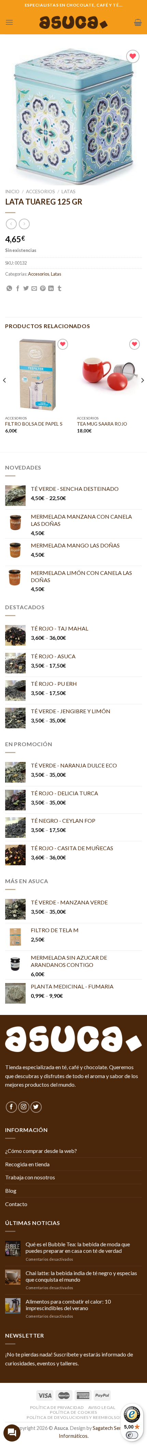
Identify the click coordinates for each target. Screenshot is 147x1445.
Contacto (16, 1204)
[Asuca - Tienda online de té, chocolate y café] (73, 22)
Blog (10, 1190)
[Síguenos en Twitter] (36, 1107)
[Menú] (9, 22)
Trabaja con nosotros (30, 1177)
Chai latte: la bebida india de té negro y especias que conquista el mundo (81, 1276)
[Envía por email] (34, 289)
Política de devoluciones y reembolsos (74, 1417)
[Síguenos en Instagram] (23, 1107)
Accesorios (40, 191)
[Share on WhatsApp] (9, 289)
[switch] (132, 1435)
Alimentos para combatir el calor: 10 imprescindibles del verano (68, 1304)
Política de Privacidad (57, 1407)
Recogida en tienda (27, 1164)
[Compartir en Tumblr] (59, 289)
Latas (69, 191)
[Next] (142, 393)
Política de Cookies (73, 1412)
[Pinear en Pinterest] (42, 289)
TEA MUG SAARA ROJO (102, 424)
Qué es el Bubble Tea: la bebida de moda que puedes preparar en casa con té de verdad (78, 1247)
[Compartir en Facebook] (18, 289)
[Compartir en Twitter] (26, 289)
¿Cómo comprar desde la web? (41, 1150)
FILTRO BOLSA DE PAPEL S (34, 424)
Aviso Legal (102, 1407)
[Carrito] (138, 22)
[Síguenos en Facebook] (11, 1107)
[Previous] (4, 393)
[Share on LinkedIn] (51, 289)
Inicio (12, 191)
